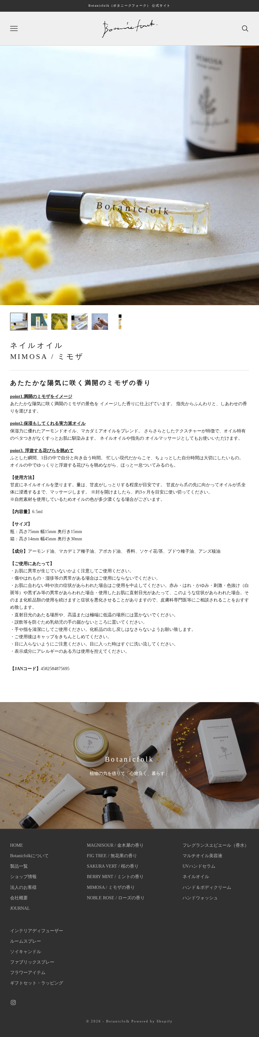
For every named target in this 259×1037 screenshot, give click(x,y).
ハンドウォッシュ (200, 898)
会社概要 (19, 898)
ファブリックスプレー (32, 962)
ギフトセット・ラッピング (36, 983)
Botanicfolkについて (29, 855)
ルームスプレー (25, 941)
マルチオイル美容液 (202, 855)
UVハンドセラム (199, 866)
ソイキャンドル (25, 951)
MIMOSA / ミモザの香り (111, 887)
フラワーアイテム (27, 972)
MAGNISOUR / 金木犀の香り (115, 845)
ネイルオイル (196, 876)
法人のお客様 (23, 887)
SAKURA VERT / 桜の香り (113, 866)
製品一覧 (19, 866)
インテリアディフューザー (36, 930)
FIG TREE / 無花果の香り (112, 855)
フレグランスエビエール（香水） (216, 845)
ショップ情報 (23, 876)
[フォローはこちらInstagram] (13, 1002)
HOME (16, 845)
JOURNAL (20, 908)
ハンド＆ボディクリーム (207, 887)
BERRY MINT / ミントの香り (115, 876)
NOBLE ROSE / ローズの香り (116, 898)
